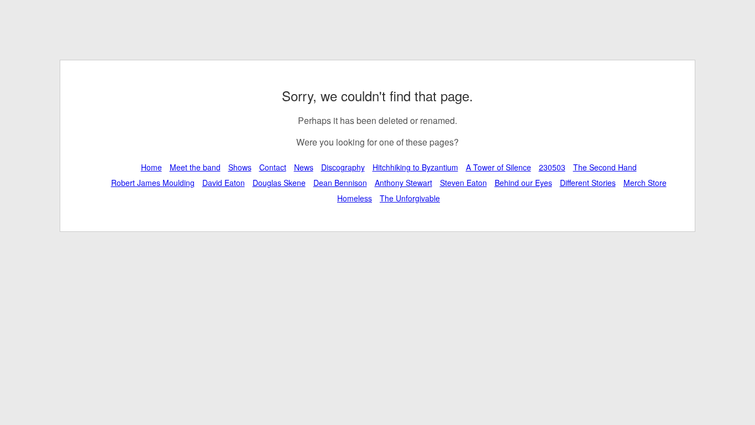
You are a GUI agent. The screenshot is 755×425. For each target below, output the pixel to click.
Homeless (354, 198)
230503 (552, 167)
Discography (343, 167)
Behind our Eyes (523, 182)
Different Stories (588, 182)
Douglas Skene (279, 182)
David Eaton (223, 182)
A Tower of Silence (498, 167)
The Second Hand (605, 167)
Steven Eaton (463, 182)
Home (151, 167)
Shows (239, 167)
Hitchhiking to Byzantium (415, 167)
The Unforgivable (410, 198)
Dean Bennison (340, 182)
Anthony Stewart (403, 182)
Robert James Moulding (153, 182)
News (303, 167)
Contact (272, 167)
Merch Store (645, 182)
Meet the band (195, 167)
